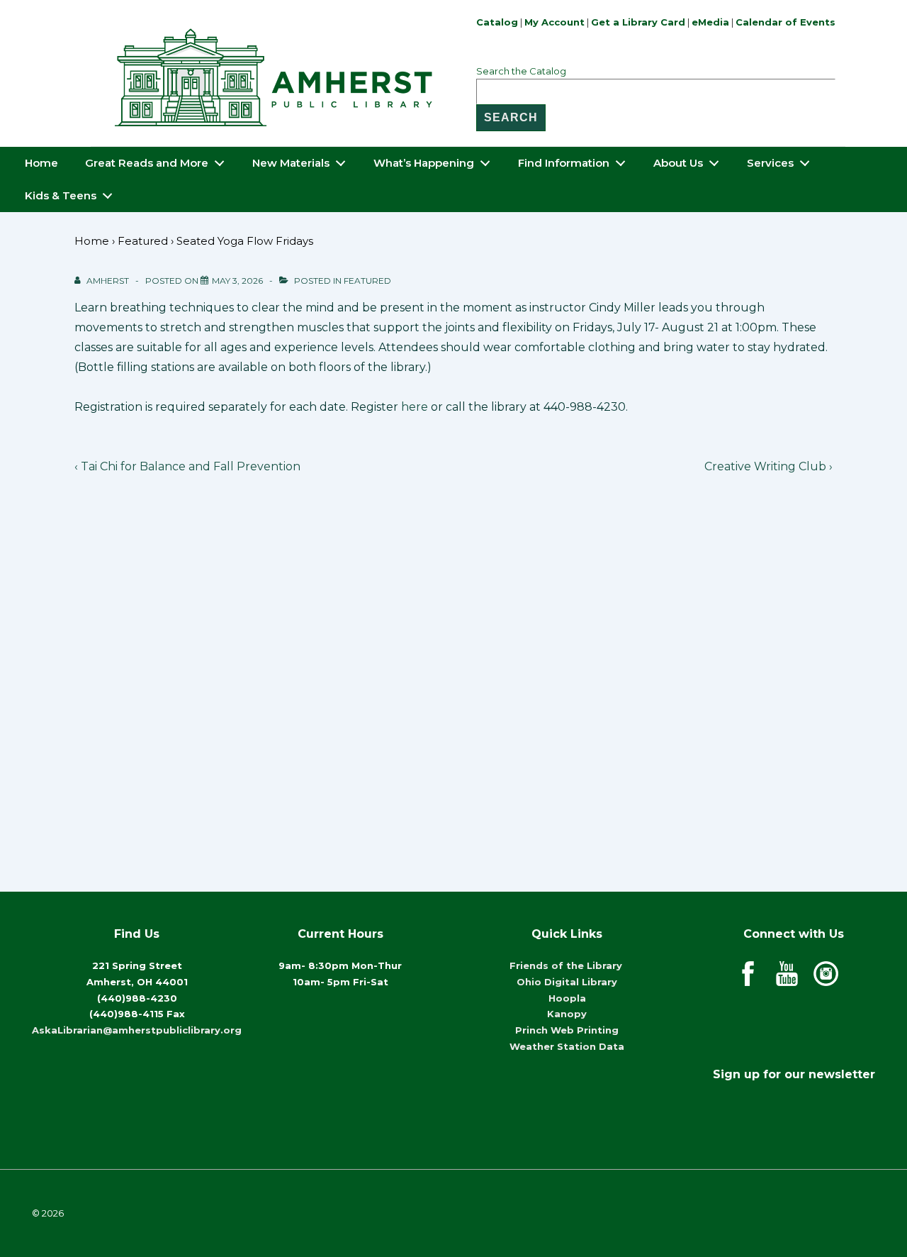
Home (41, 163)
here (414, 407)
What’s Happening (423, 163)
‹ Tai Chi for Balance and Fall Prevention (187, 466)
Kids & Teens (60, 195)
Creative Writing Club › (768, 466)
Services (770, 163)
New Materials (290, 163)
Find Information (563, 163)
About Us (678, 163)
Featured (367, 280)
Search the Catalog (521, 71)
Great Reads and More (146, 163)
